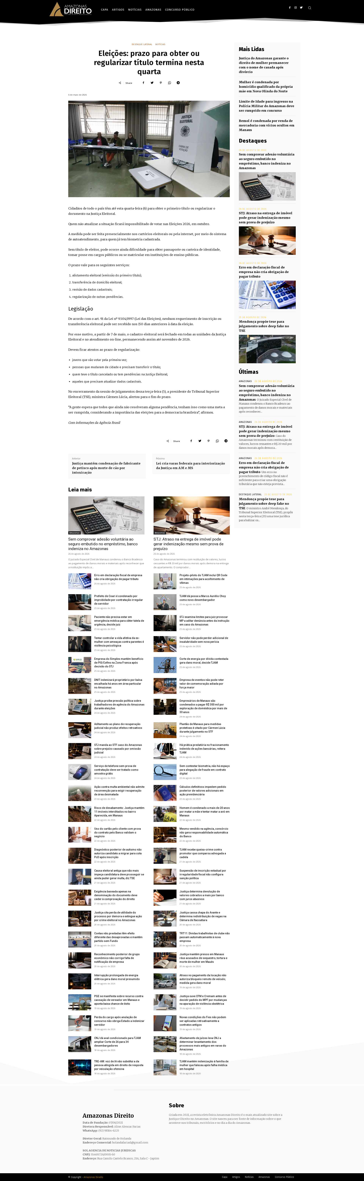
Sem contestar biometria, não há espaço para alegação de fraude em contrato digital (205, 769)
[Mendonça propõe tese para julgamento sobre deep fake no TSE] (267, 349)
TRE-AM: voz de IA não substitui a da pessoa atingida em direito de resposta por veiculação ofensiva (118, 1065)
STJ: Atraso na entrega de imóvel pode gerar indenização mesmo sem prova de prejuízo (189, 544)
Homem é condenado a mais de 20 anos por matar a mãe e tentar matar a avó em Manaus (205, 811)
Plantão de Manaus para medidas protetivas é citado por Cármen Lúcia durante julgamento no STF (202, 728)
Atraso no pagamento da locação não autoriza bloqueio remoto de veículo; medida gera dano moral (203, 979)
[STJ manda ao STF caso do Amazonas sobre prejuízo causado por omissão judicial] (79, 751)
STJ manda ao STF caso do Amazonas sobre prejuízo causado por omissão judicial (118, 748)
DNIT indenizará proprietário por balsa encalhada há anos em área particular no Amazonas (118, 683)
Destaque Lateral (142, 44)
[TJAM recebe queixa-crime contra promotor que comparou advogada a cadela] (165, 856)
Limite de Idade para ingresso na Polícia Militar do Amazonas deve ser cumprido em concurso (266, 106)
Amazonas (74, 532)
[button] (309, 8)
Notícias (160, 44)
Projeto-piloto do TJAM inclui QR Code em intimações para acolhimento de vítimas (203, 579)
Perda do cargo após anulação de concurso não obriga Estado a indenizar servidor (119, 1021)
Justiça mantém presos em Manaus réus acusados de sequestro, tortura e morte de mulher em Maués (203, 958)
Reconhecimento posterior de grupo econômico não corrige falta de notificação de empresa (117, 958)
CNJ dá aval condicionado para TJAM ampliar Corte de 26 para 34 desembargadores (117, 1042)
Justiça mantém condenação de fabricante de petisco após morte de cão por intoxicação (106, 467)
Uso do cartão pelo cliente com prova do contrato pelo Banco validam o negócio (117, 832)
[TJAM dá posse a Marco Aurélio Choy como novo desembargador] (165, 602)
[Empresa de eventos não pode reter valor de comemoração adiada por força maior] (165, 686)
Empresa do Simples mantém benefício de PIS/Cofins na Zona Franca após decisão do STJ (118, 662)
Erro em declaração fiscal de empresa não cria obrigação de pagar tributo (264, 271)
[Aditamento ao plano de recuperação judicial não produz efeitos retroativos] (79, 730)
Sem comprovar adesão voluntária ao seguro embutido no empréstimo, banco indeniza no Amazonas (103, 544)
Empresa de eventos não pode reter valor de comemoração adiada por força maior (202, 683)
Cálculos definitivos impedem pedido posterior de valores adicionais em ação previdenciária (203, 790)
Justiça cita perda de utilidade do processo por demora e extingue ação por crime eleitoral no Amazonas (118, 916)
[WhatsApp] (169, 83)
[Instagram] (295, 7)
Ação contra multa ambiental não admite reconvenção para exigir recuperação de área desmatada (119, 790)
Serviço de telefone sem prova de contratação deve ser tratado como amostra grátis (116, 769)
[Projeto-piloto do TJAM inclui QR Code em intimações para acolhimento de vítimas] (165, 581)
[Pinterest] (161, 83)
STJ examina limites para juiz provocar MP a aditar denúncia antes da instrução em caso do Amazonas (204, 620)
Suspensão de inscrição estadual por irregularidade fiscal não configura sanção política (203, 874)
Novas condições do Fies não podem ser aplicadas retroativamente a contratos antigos (203, 1021)
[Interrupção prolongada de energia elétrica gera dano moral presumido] (79, 981)
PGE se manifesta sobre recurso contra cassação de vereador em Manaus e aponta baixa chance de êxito (118, 1000)
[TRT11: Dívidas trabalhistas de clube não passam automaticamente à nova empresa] (165, 939)
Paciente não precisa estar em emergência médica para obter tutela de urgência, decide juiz (119, 620)
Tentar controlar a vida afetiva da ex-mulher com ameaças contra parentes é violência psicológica (119, 641)
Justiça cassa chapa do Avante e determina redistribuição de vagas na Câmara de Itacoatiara (203, 916)
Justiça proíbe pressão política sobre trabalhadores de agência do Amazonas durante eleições (119, 704)
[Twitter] (301, 7)
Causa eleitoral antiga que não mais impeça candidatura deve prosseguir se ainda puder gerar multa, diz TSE (119, 874)
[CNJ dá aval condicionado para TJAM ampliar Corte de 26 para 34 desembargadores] (79, 1044)
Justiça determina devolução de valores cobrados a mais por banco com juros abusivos (202, 895)
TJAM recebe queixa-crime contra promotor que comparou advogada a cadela (203, 853)
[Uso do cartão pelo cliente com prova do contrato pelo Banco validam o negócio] (79, 835)
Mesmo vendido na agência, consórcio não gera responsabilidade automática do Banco (204, 832)
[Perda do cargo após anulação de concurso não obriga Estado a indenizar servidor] (79, 1023)
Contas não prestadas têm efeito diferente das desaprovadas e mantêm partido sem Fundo (118, 937)
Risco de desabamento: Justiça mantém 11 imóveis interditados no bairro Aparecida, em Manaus (119, 811)
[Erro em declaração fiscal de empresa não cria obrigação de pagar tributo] (79, 581)
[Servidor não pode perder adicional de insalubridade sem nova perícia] (165, 644)
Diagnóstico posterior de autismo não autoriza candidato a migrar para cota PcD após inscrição (118, 853)
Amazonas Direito (93, 1177)
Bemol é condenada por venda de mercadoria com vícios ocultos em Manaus (266, 125)
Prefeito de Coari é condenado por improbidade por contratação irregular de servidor (118, 600)
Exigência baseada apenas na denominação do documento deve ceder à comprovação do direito (115, 895)
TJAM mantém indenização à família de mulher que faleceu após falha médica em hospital (204, 1065)
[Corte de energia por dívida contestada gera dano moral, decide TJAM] (165, 665)
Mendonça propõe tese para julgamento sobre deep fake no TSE (264, 326)
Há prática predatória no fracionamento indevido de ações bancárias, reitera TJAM (204, 748)
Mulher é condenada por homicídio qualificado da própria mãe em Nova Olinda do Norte (266, 86)
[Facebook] (289, 7)
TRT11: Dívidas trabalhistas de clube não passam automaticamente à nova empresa (205, 937)
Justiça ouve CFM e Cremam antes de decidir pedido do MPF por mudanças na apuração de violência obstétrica (203, 1000)
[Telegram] (178, 83)
